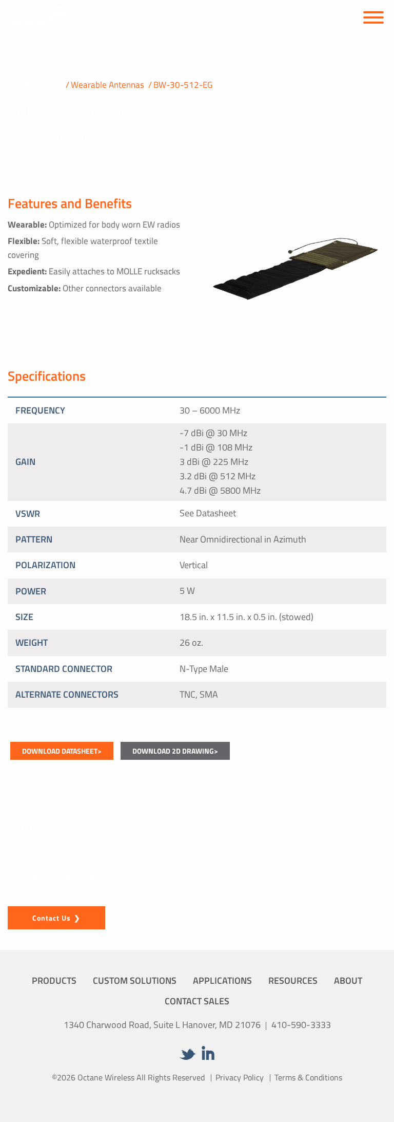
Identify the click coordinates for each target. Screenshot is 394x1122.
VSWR (27, 513)
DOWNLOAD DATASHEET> (62, 750)
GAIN (25, 462)
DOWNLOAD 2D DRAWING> (175, 750)
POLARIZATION (45, 565)
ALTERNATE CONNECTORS (67, 694)
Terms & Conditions (308, 1077)
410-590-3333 (301, 1025)
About (348, 980)
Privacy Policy (239, 1077)
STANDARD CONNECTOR (63, 669)
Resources (293, 980)
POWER (30, 591)
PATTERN (33, 539)
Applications (222, 980)
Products (54, 980)
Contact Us (51, 917)
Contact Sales (197, 1001)
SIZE (24, 617)
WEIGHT (31, 642)
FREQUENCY (40, 410)
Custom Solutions (134, 980)
